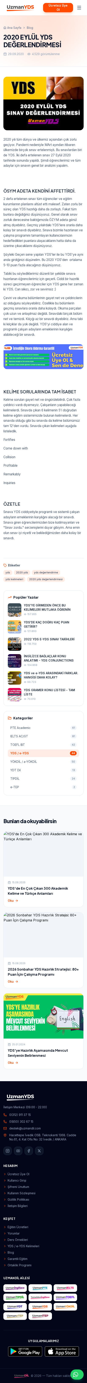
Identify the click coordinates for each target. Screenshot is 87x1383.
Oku (11, 900)
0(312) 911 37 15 (20, 1115)
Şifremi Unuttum (18, 1187)
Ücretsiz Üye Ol (58, 7)
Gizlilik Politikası (18, 1199)
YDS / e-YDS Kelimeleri (23, 1246)
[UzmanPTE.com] (40, 1288)
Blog (30, 27)
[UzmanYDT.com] (15, 1307)
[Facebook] (28, 1151)
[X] (39, 1151)
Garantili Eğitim (17, 1259)
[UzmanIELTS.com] (65, 1288)
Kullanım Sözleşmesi (21, 1193)
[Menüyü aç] (79, 7)
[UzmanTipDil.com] (15, 1297)
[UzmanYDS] (20, 7)
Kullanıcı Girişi (17, 1180)
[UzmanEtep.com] (15, 1316)
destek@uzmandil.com (25, 1128)
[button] (43, 356)
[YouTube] (18, 1151)
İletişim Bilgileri (18, 1206)
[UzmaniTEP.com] (40, 1316)
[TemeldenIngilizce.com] (40, 1297)
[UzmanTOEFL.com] (65, 1297)
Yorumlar (14, 1233)
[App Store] (62, 1351)
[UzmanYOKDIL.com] (65, 1307)
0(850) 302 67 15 (21, 1121)
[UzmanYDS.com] (40, 1307)
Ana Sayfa (14, 27)
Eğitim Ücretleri (18, 1227)
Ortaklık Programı (19, 1265)
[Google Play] (25, 1351)
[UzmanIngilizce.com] (15, 1288)
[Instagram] (7, 1151)
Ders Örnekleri (18, 1240)
